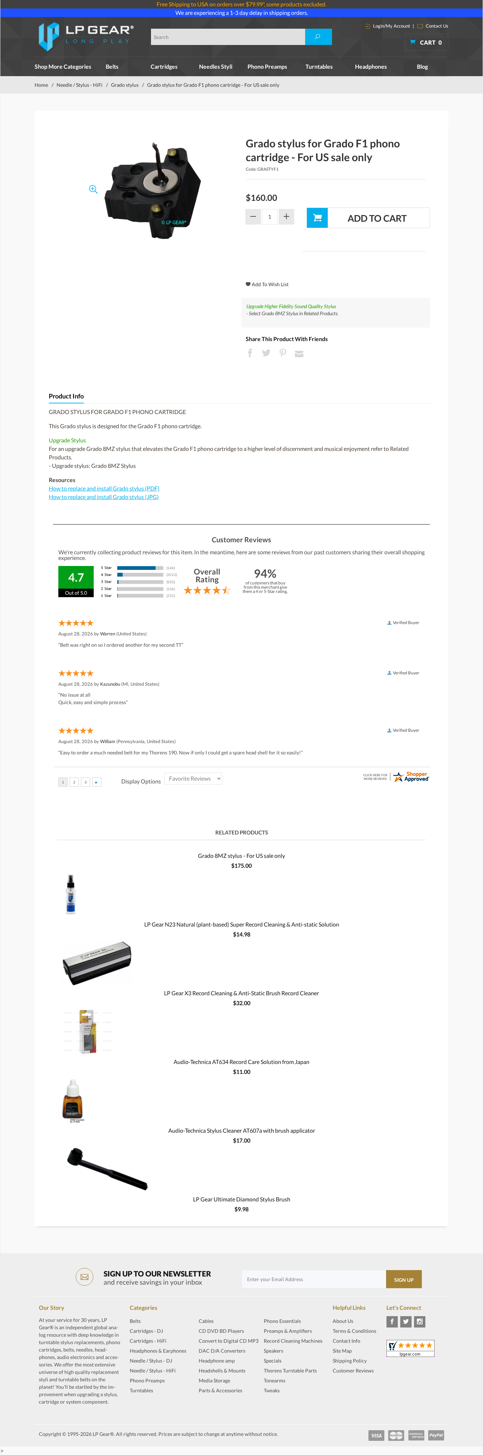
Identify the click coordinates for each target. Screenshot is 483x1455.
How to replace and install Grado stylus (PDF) (104, 488)
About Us (343, 1321)
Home (41, 85)
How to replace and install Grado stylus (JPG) (104, 496)
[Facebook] (392, 1321)
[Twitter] (406, 1321)
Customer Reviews (353, 1371)
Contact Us (436, 26)
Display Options (141, 781)
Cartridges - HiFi (148, 1341)
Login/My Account (391, 26)
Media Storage (214, 1380)
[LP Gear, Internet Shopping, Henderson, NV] (350, 1388)
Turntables (319, 66)
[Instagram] (419, 1321)
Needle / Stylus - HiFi (80, 85)
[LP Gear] (86, 36)
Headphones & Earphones (158, 1351)
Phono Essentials (282, 1321)
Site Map (342, 1351)
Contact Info (346, 1341)
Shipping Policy (350, 1361)
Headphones (371, 66)
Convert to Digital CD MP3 (228, 1341)
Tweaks (272, 1390)
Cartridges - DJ (146, 1331)
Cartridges (164, 66)
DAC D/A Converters (222, 1351)
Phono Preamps (267, 66)
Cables (206, 1321)
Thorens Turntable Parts (290, 1371)
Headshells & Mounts (222, 1371)
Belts (112, 66)
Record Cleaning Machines (293, 1341)
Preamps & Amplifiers (288, 1331)
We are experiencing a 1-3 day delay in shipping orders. (241, 12)
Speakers (273, 1351)
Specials (272, 1361)
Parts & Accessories (220, 1390)
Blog (422, 66)
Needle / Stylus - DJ (151, 1361)
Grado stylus (125, 85)
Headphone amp (217, 1361)
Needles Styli (215, 66)
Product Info (66, 396)
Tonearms (274, 1380)
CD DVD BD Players (221, 1331)
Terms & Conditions (354, 1331)
